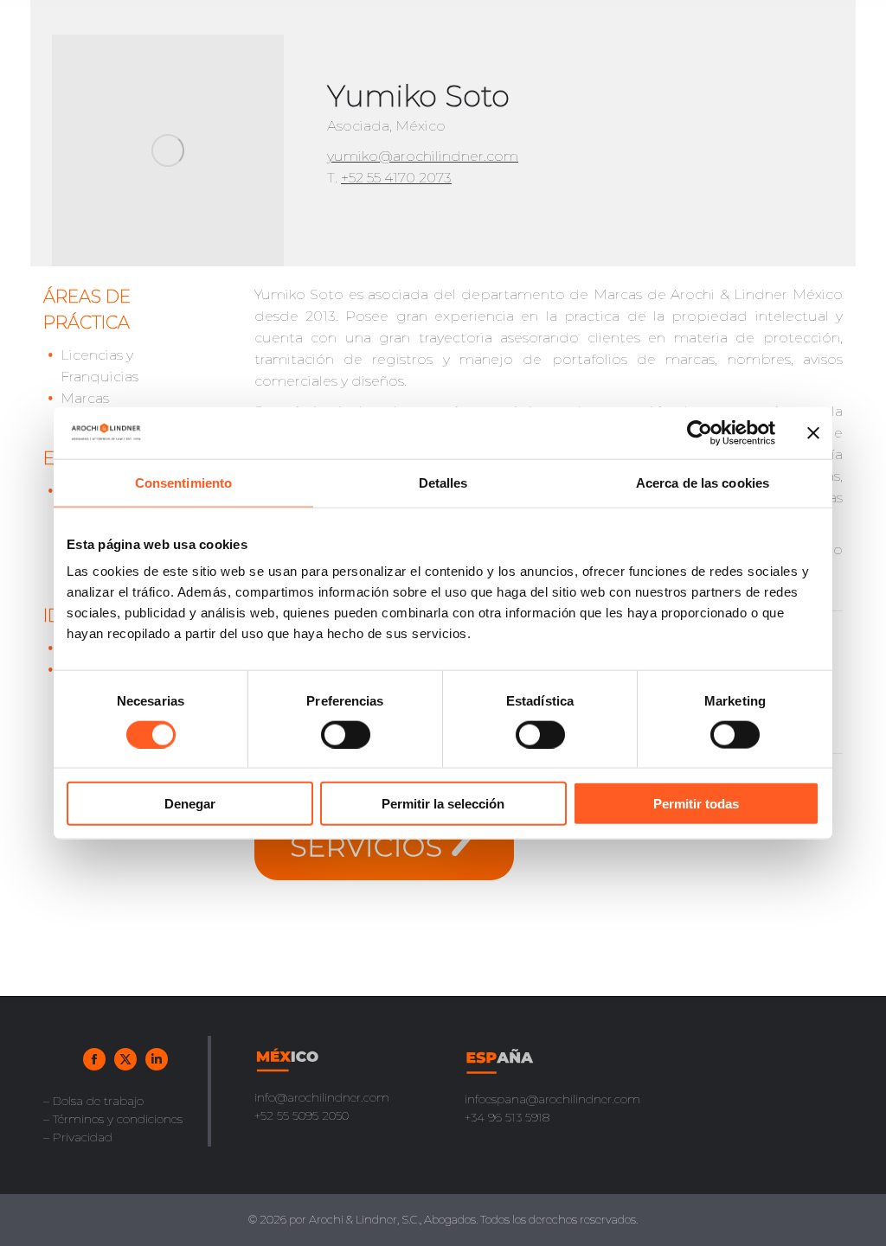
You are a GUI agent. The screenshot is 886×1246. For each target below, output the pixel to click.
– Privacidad (77, 1137)
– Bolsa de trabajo (93, 1101)
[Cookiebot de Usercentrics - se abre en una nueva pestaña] (699, 432)
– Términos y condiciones (113, 1119)
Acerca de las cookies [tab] (702, 482)
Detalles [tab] (443, 482)
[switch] (345, 734)
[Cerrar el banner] (813, 432)
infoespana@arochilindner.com (552, 1099)
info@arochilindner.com (321, 1097)
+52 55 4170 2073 (396, 177)
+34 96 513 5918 (507, 1117)
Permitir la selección (443, 803)
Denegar (189, 803)
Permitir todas (696, 803)
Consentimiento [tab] (183, 482)
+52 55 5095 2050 (301, 1115)
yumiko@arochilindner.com (422, 156)
